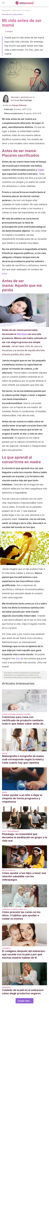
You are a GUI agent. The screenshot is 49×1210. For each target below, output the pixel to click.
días (18, 658)
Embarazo (6, 987)
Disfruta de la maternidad (12, 14)
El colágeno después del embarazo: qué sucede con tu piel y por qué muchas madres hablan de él (24, 954)
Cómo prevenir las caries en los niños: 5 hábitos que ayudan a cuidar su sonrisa (21, 915)
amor (4, 273)
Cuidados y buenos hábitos (14, 909)
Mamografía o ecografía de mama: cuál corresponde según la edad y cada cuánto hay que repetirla (23, 759)
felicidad (22, 334)
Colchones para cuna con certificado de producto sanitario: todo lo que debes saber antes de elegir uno (23, 720)
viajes (41, 169)
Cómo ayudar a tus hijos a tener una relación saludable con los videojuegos (24, 876)
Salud (4, 753)
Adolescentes (8, 870)
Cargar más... (24, 1000)
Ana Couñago (26, 100)
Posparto (6, 948)
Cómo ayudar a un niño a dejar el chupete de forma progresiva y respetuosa (22, 798)
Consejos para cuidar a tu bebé (16, 714)
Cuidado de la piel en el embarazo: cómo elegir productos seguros (23, 992)
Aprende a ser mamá (21, 10)
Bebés (4, 792)
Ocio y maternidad (10, 831)
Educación (6, 10)
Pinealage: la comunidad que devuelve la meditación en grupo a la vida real (24, 837)
